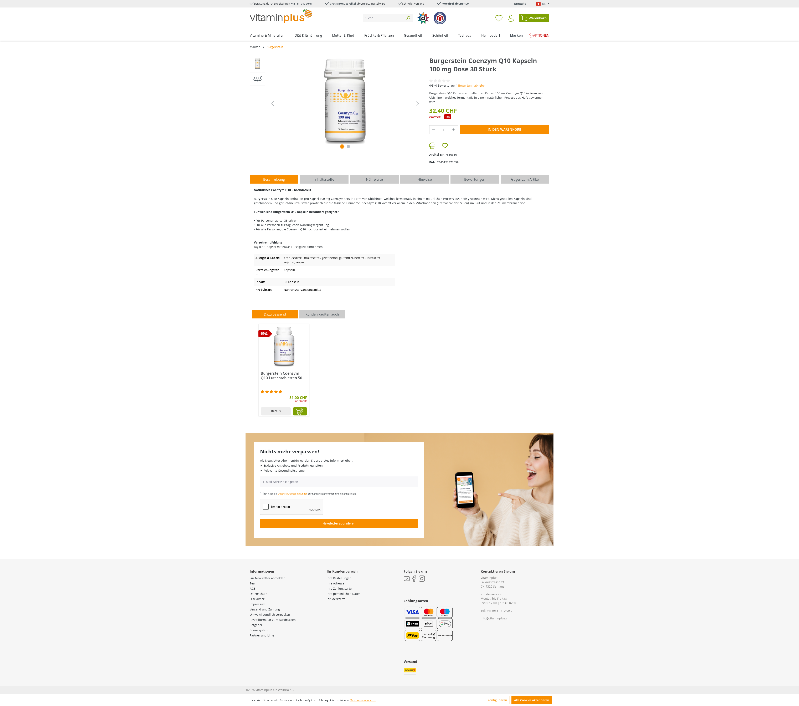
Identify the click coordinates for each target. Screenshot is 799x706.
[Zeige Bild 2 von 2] (348, 146)
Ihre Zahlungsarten (340, 588)
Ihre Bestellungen (339, 578)
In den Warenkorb (504, 129)
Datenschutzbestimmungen (293, 493)
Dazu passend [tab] (275, 314)
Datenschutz (258, 594)
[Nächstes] (418, 103)
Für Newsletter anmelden (267, 578)
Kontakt (520, 4)
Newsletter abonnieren (339, 523)
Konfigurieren (497, 700)
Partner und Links (262, 635)
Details (276, 411)
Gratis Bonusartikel (343, 3)
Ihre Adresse (335, 583)
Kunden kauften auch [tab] (322, 314)
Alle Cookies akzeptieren (531, 700)
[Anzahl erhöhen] (453, 129)
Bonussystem (259, 630)
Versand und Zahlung (265, 609)
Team (253, 583)
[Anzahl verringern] (433, 129)
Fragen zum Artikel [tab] (525, 179)
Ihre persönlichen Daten (344, 594)
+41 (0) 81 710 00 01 (500, 611)
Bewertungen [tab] (474, 179)
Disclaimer (257, 599)
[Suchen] (408, 18)
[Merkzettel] (499, 18)
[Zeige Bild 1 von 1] (342, 146)
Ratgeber (256, 625)
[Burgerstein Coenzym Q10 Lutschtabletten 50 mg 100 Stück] (284, 347)
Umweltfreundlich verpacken (270, 615)
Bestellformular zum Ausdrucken (273, 620)
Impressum (258, 604)
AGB (253, 588)
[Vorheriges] (272, 103)
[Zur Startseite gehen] (281, 16)
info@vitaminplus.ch (495, 618)
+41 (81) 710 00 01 (301, 3)
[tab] (274, 179)
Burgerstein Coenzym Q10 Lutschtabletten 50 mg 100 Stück (281, 375)
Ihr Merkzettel (336, 599)
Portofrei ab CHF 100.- (456, 3)
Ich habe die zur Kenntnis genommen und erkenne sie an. (310, 493)
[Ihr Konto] (510, 18)
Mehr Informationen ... (363, 700)
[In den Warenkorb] (300, 411)
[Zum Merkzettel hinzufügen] (445, 146)
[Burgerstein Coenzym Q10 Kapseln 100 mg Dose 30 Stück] (345, 101)
